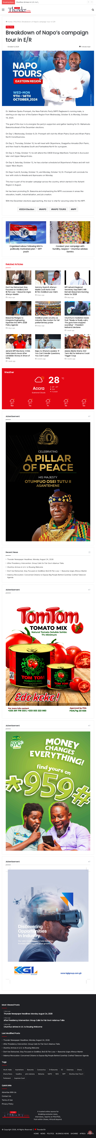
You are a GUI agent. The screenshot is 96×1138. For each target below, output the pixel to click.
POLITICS (17, 22)
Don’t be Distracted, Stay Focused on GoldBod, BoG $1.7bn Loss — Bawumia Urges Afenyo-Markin (18, 291)
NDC (57, 1074)
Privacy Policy (7, 1104)
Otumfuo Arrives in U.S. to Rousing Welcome (25, 567)
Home (9, 22)
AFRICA (83, 1134)
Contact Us (6, 1096)
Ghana (79, 1070)
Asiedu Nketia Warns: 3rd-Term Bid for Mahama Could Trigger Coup (77, 353)
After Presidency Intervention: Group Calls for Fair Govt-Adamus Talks (35, 563)
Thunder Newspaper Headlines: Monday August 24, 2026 (30, 559)
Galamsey (70, 1070)
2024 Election (27, 209)
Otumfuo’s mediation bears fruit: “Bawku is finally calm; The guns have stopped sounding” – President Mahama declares (77, 323)
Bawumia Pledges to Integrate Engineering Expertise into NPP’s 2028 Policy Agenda (16, 321)
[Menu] (3, 10)
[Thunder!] (19, 9)
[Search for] (93, 10)
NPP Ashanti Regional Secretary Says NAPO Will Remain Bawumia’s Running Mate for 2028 (76, 291)
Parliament (7, 1078)
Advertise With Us (9, 1092)
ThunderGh (41, 1130)
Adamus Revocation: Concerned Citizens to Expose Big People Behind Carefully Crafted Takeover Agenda (46, 1056)
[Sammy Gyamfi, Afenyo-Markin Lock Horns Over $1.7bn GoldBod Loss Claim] (48, 277)
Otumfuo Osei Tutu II (76, 1074)
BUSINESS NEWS (62, 1134)
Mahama (41, 1074)
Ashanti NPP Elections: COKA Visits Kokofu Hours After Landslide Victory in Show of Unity (18, 354)
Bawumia (30, 1070)
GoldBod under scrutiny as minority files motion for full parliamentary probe (47, 320)
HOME (36, 1134)
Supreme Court (19, 1078)
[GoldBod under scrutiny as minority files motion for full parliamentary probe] (48, 308)
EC (62, 1070)
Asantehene (19, 1070)
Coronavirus (41, 1070)
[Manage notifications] (90, 1133)
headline (19, 1074)
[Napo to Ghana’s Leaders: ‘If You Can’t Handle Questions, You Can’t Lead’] (48, 341)
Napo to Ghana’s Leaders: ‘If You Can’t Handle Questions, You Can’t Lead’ (47, 353)
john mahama (30, 1074)
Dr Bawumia (53, 1070)
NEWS (42, 1134)
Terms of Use (7, 1100)
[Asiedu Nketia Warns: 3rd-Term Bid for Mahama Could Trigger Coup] (77, 341)
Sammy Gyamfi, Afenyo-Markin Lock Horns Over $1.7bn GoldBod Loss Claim (46, 289)
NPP (74, 209)
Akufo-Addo (7, 1070)
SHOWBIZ (74, 1134)
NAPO (43, 209)
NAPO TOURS (59, 209)
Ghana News (7, 1074)
